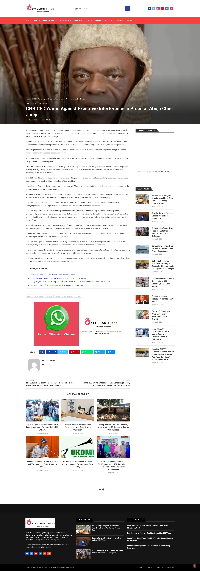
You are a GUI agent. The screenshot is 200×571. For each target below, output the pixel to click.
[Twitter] (153, 8)
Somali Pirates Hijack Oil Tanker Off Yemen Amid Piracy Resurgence (162, 248)
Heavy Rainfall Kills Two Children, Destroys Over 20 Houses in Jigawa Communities (113, 427)
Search (127, 8)
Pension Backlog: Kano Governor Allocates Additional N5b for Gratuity (58, 278)
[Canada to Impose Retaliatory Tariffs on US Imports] (142, 299)
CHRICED (49, 296)
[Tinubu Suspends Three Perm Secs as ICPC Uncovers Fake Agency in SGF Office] (42, 447)
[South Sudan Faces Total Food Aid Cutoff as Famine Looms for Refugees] (142, 231)
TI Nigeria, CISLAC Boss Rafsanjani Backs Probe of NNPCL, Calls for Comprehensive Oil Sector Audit (70, 282)
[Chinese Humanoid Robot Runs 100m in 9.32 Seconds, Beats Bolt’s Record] (142, 282)
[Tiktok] (171, 8)
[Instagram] (158, 8)
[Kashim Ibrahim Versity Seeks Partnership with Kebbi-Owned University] (77, 410)
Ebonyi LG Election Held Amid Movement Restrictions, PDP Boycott (162, 315)
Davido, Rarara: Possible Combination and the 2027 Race (162, 215)
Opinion (98, 20)
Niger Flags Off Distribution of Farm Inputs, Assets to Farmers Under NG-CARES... (42, 427)
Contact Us (159, 567)
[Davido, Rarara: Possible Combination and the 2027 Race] (142, 216)
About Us (149, 567)
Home (28, 20)
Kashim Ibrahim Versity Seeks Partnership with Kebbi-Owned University (78, 427)
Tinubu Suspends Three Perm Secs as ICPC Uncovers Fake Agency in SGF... (42, 464)
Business (119, 20)
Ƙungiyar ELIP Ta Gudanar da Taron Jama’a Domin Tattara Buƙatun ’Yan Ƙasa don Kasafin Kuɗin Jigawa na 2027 (163, 354)
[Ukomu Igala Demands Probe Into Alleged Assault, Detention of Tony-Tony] (77, 447)
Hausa (129, 20)
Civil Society (48, 20)
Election (78, 20)
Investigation (65, 20)
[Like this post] (42, 352)
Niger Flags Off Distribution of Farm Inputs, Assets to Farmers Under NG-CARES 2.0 (160, 334)
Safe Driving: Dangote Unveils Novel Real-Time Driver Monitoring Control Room (162, 199)
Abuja (29, 296)
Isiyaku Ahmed (31, 120)
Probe (78, 296)
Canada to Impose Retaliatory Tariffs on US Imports (162, 299)
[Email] (167, 8)
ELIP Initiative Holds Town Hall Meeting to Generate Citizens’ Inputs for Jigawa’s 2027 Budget (163, 265)
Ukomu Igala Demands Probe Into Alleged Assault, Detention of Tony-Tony (78, 464)
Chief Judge (39, 296)
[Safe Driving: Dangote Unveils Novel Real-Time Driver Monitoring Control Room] (142, 199)
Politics (108, 20)
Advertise (170, 567)
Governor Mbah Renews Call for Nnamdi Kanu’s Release (52, 275)
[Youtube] (162, 8)
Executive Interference (64, 296)
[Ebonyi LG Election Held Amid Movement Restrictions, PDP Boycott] (142, 314)
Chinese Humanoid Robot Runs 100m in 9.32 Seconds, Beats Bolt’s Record (163, 282)
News (36, 20)
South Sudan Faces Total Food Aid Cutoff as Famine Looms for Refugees (162, 232)
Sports (88, 20)
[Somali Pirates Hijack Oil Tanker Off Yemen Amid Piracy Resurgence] (142, 249)
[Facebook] (149, 8)
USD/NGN (156, 171)
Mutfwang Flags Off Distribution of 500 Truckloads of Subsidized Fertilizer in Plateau (63, 285)
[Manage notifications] (194, 566)
